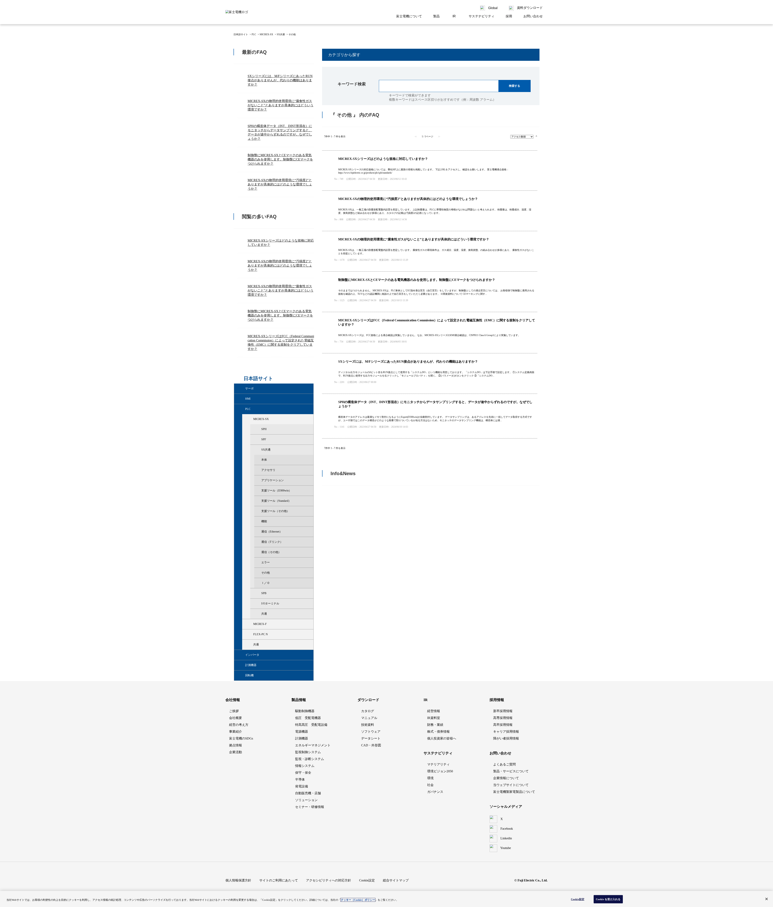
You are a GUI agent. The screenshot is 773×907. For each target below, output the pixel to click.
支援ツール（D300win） (276, 490)
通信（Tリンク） (272, 541)
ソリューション (306, 800)
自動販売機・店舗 (308, 793)
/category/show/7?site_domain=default (241, 409)
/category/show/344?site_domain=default (241, 655)
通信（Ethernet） (271, 531)
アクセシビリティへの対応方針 (328, 880)
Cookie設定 (577, 899)
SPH (264, 429)
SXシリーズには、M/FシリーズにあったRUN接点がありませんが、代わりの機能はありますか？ (280, 80)
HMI (248, 398)
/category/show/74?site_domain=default (257, 614)
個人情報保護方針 (238, 880)
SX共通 (281, 34)
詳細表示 (429, 170)
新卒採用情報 (503, 711)
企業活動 (235, 752)
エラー (265, 562)
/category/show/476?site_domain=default (241, 399)
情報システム (304, 765)
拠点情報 (235, 745)
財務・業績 (435, 724)
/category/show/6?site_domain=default (241, 389)
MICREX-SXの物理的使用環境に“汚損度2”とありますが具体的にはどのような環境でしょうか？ (280, 184)
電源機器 (301, 731)
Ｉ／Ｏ (265, 582)
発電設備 (301, 786)
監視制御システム (308, 752)
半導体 (300, 779)
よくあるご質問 (504, 764)
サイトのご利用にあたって (278, 880)
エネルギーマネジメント (313, 745)
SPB (263, 593)
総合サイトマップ (396, 880)
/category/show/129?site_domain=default (249, 645)
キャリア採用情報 (506, 731)
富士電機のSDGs (241, 738)
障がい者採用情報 (506, 738)
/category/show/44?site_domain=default (257, 439)
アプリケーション (272, 480)
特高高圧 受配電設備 (311, 724)
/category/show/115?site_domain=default (249, 634)
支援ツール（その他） (275, 511)
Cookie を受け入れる (608, 899)
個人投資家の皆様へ (441, 738)
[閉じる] (766, 899)
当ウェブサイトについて (511, 785)
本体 (264, 459)
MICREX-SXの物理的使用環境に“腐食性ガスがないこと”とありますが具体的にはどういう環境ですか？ (280, 105)
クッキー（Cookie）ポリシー (358, 899)
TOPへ (531, 510)
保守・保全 (303, 772)
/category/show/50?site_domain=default (257, 450)
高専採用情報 (503, 718)
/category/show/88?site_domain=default (249, 624)
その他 (265, 572)
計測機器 (250, 665)
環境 (430, 778)
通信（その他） (271, 552)
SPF (263, 439)
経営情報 (433, 711)
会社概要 (235, 718)
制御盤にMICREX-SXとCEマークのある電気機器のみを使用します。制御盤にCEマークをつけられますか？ (280, 159)
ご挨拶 (234, 711)
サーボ (249, 388)
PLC (254, 34)
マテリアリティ (438, 764)
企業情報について (506, 778)
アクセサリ (268, 470)
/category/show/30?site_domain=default (249, 419)
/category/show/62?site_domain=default (257, 593)
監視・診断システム (309, 759)
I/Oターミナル (270, 603)
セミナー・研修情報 (309, 807)
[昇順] (536, 136)
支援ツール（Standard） (276, 500)
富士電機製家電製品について (514, 791)
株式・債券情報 (438, 731)
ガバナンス (435, 791)
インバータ (252, 654)
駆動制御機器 (304, 711)
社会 (430, 785)
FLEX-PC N (260, 634)
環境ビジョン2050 (440, 771)
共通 (264, 613)
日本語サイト (241, 34)
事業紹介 (235, 731)
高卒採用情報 (503, 724)
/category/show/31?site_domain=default (257, 429)
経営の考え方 (238, 724)
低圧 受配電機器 (308, 718)
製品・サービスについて (511, 771)
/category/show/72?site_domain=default (257, 604)
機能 (264, 521)
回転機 (249, 675)
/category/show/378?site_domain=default (241, 675)
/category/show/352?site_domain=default (241, 665)
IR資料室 (433, 718)
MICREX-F (260, 624)
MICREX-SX (266, 34)
